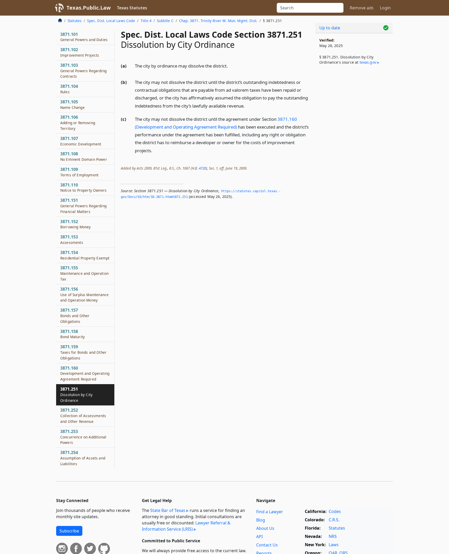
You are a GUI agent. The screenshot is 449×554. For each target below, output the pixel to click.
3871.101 (84, 36)
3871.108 (83, 156)
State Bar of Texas (167, 510)
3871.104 (69, 88)
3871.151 (83, 205)
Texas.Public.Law (89, 7)
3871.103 (83, 70)
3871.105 (72, 104)
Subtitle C (165, 20)
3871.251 (76, 394)
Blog (260, 520)
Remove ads (362, 8)
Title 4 (146, 20)
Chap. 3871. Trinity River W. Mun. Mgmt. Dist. (218, 20)
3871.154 (84, 255)
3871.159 (83, 352)
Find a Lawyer (269, 512)
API (259, 536)
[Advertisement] (354, 155)
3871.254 (82, 458)
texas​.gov (368, 62)
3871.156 (84, 294)
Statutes (75, 20)
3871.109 (79, 171)
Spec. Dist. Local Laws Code (111, 20)
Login (385, 8)
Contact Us (267, 545)
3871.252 (83, 415)
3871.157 (74, 315)
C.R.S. (334, 520)
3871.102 (79, 52)
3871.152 (75, 224)
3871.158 (72, 334)
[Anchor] (231, 65)
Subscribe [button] (69, 531)
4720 (202, 168)
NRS (333, 536)
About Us (265, 528)
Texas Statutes (132, 8)
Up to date (329, 28)
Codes (335, 511)
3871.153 (71, 239)
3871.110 (83, 187)
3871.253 (83, 437)
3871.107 (80, 141)
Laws (334, 545)
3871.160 (84, 373)
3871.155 (84, 273)
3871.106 (77, 122)
